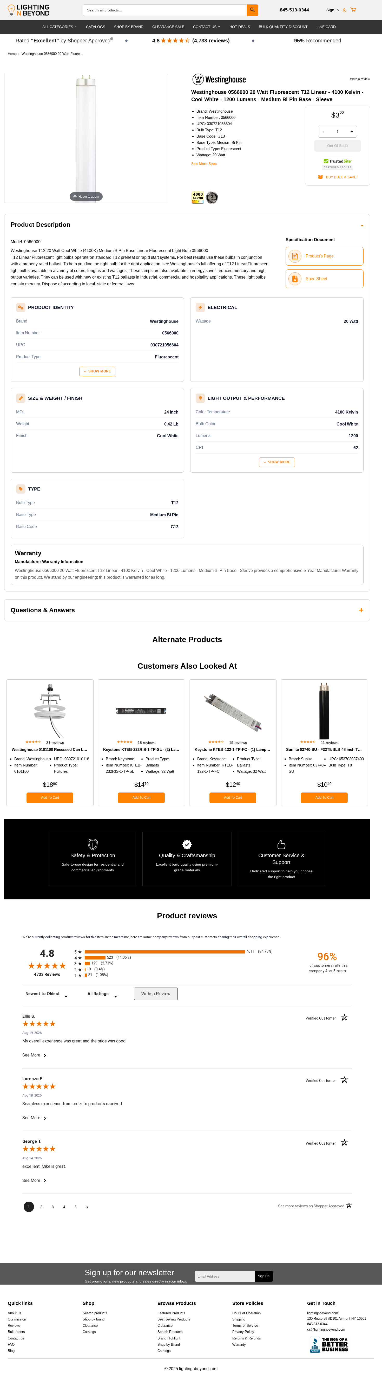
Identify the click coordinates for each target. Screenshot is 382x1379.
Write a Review (156, 993)
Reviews (14, 1326)
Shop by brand (93, 1319)
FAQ (11, 1344)
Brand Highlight (168, 1338)
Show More (99, 371)
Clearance (90, 1326)
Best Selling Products (173, 1319)
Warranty (239, 1344)
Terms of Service (245, 1326)
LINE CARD (326, 27)
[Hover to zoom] (86, 137)
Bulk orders (16, 1332)
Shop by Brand (168, 1344)
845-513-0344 (294, 9)
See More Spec (204, 164)
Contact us (16, 1338)
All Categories (58, 27)
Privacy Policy (243, 1332)
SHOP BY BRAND (128, 27)
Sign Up (263, 1276)
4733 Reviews (53, 974)
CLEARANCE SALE (168, 27)
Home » (13, 54)
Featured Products (171, 1313)
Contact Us (205, 27)
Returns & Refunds (246, 1338)
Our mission (17, 1319)
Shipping (238, 1319)
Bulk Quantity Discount (283, 27)
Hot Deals (239, 27)
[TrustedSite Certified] (337, 163)
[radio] (187, 951)
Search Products (170, 1332)
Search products (95, 1313)
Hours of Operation (246, 1313)
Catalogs (95, 27)
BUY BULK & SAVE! (340, 177)
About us (14, 1313)
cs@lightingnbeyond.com (326, 1329)
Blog (11, 1351)
